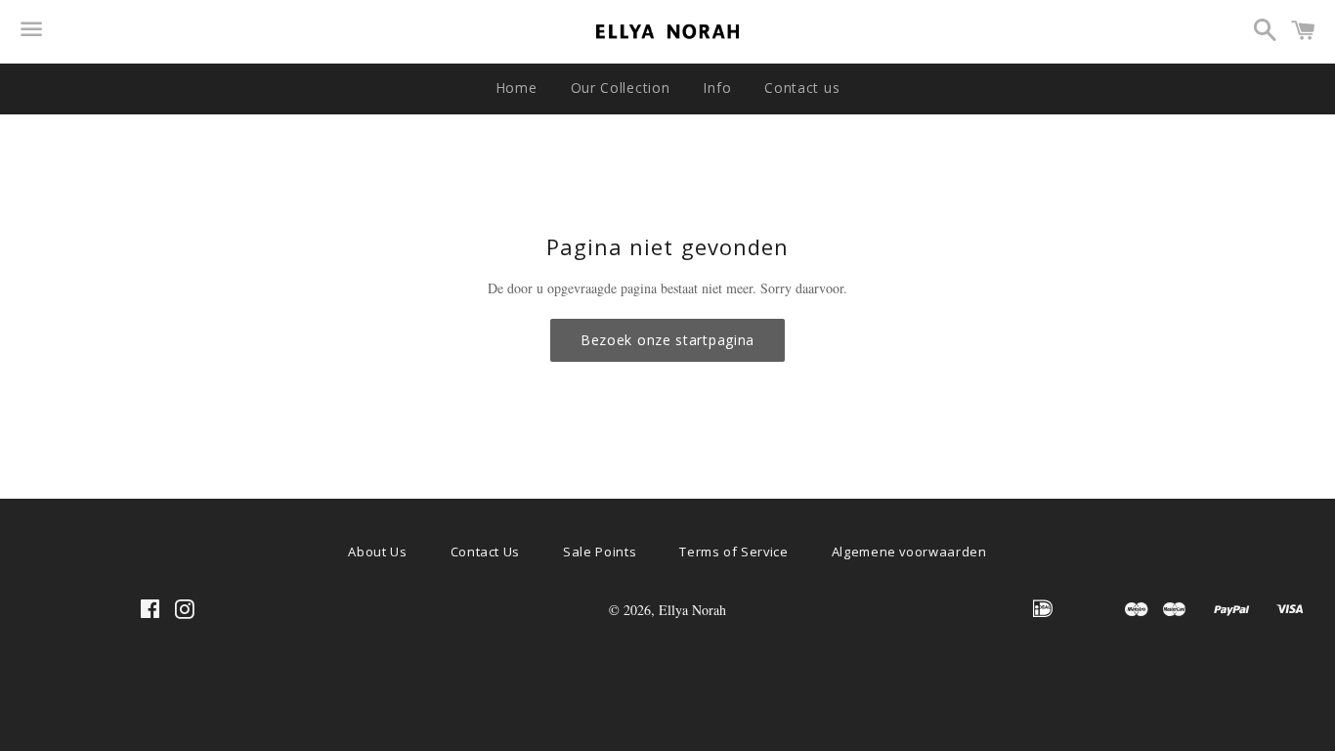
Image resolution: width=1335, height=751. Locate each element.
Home (516, 87)
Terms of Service (733, 551)
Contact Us (486, 551)
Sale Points (599, 551)
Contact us (802, 87)
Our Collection (620, 87)
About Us (377, 551)
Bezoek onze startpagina (667, 340)
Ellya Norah (692, 609)
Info (717, 87)
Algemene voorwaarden (909, 551)
